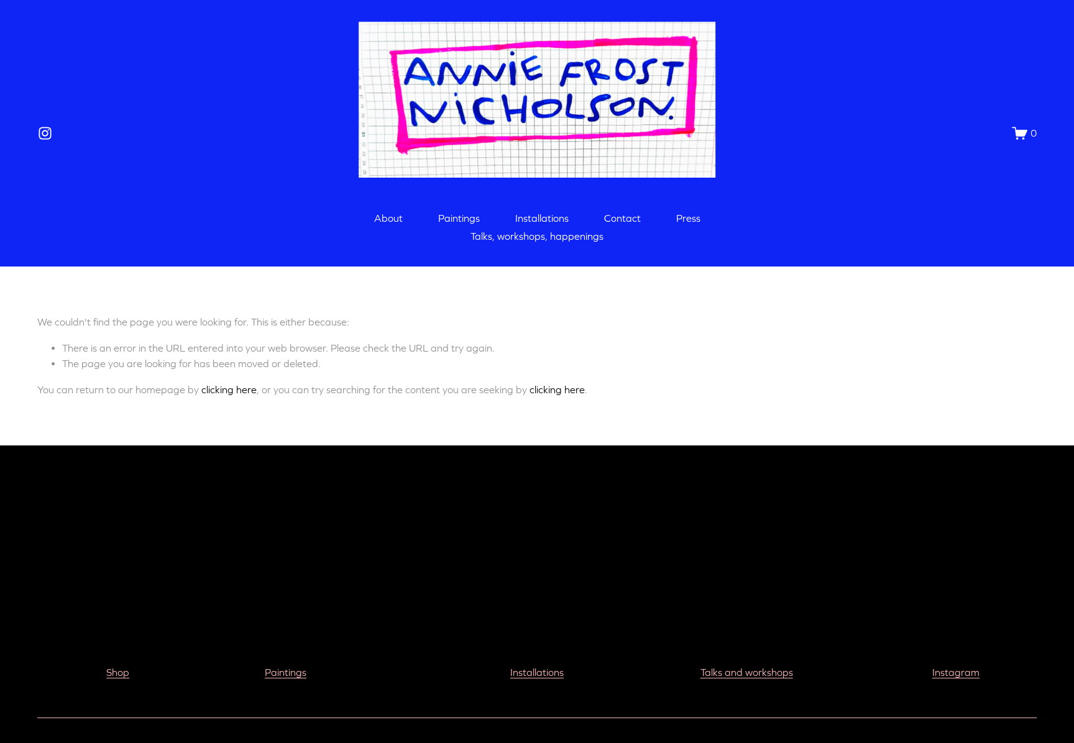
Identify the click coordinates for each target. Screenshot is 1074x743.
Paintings (459, 218)
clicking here (229, 389)
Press (688, 218)
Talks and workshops (746, 672)
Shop (117, 672)
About (388, 218)
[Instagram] (45, 133)
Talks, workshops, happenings (537, 236)
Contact (622, 218)
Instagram (956, 672)
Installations (542, 218)
